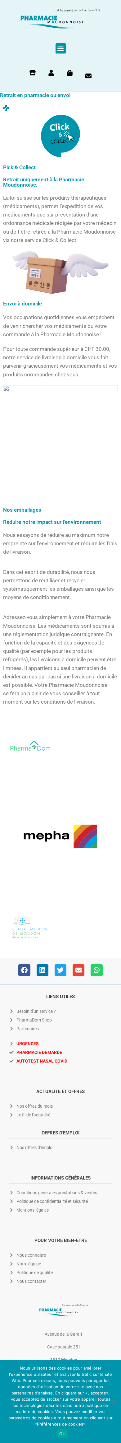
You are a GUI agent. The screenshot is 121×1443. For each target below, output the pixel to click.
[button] (61, 48)
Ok (62, 1433)
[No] (113, 1402)
